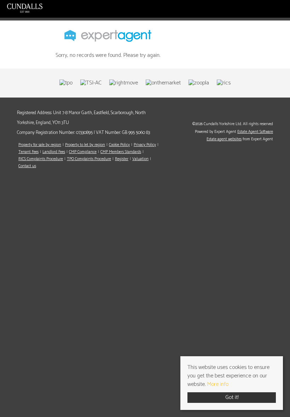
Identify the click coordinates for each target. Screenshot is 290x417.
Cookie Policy (119, 145)
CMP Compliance (83, 152)
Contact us (27, 166)
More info (217, 384)
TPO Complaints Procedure (89, 159)
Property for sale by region (39, 145)
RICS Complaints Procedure (40, 159)
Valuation (140, 159)
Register (121, 159)
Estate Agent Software (255, 132)
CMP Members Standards (120, 152)
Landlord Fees (53, 152)
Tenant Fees (28, 152)
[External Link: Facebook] (271, 113)
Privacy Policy (145, 145)
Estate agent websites (224, 139)
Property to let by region (85, 145)
